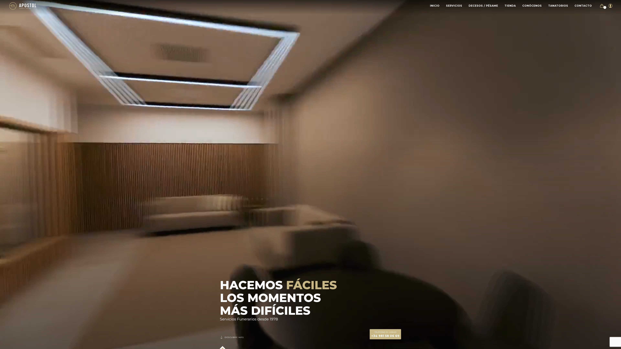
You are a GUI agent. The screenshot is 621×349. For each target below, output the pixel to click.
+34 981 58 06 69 (385, 334)
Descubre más (234, 337)
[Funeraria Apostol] (22, 5)
